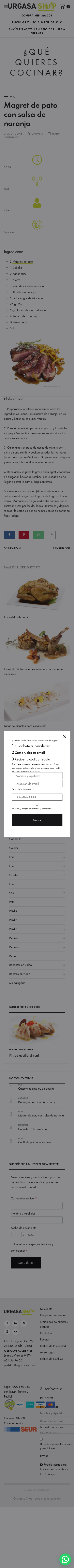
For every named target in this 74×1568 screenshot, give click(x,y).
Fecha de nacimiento (21, 789)
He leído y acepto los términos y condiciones (32, 808)
